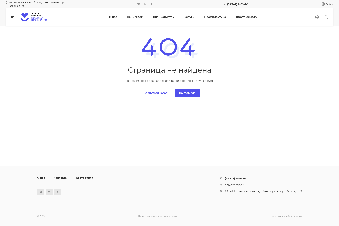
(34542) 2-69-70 (237, 4)
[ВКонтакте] (138, 4)
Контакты (60, 177)
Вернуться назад (156, 93)
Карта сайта (84, 177)
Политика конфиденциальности (157, 216)
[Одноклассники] (151, 4)
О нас (41, 177)
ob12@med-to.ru (235, 185)
